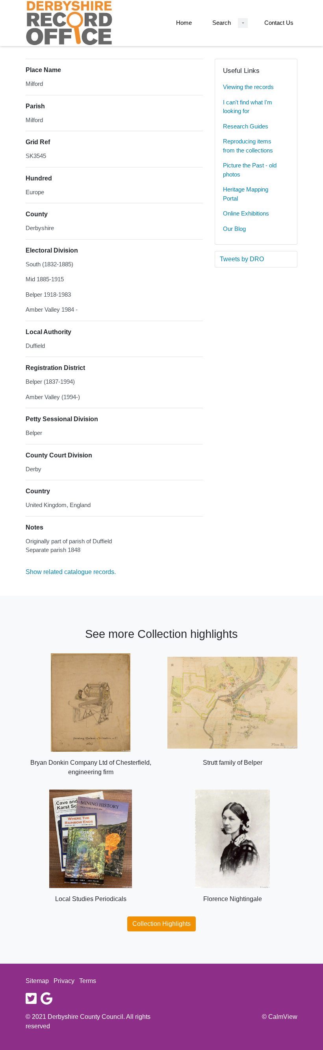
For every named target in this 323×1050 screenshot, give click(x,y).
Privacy (64, 981)
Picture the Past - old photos (250, 170)
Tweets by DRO (242, 259)
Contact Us (278, 22)
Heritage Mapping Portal (245, 194)
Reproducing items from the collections (248, 146)
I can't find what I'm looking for (247, 107)
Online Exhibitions (246, 213)
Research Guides (245, 126)
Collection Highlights (161, 923)
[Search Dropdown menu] (243, 23)
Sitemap (37, 981)
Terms (87, 981)
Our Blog (234, 228)
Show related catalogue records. (71, 572)
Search (221, 22)
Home (184, 22)
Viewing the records (248, 87)
